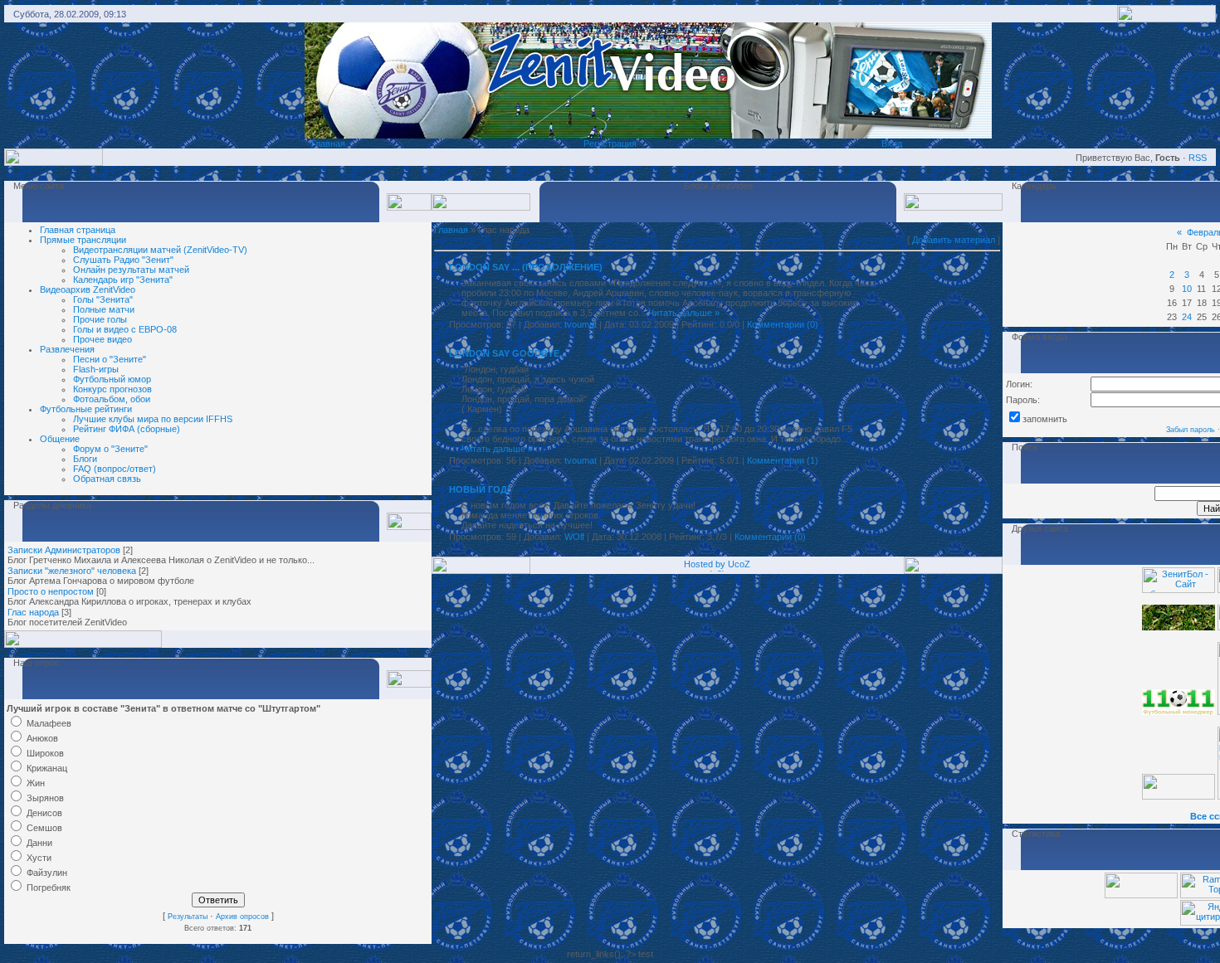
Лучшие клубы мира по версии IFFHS (152, 419)
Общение (60, 439)
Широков (45, 753)
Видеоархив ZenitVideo (87, 289)
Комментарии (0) (782, 324)
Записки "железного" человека (71, 571)
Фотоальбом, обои (111, 399)
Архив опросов (242, 916)
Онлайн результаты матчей (131, 270)
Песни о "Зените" (109, 359)
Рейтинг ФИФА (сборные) (126, 429)
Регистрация (610, 143)
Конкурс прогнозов (112, 389)
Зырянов (45, 798)
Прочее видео (102, 339)
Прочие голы (100, 319)
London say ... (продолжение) (526, 267)
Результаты (187, 916)
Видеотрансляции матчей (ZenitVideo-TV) (160, 250)
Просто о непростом (50, 591)
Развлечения (67, 349)
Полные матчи (103, 309)
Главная (328, 143)
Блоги (85, 459)
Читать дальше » (684, 313)
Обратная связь (107, 479)
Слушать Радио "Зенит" (123, 260)
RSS (1197, 158)
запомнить (1044, 419)
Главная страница (77, 230)
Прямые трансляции (83, 240)
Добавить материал (953, 240)
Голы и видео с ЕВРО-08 (125, 329)
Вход (891, 143)
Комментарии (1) (782, 460)
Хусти (39, 858)
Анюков (42, 738)
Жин (36, 783)
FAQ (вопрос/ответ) (114, 469)
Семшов (44, 828)
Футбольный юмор (112, 379)
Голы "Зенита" (103, 299)
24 (1187, 317)
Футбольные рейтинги (86, 409)
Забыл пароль (1190, 430)
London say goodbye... (508, 353)
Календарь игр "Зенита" (123, 280)
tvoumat (580, 324)
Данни (39, 843)
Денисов (44, 813)
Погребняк (49, 887)
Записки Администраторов (63, 550)
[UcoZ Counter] (1141, 895)
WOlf (574, 537)
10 (1187, 289)
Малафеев (49, 723)
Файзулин (47, 873)
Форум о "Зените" (110, 449)
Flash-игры (96, 369)
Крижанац (47, 768)
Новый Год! (479, 489)
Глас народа (33, 612)
